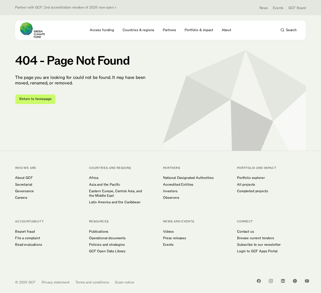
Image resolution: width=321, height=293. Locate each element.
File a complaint (27, 238)
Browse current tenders (255, 238)
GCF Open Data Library (107, 251)
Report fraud (25, 231)
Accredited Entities (178, 184)
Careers (21, 198)
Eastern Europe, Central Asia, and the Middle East (115, 193)
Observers (171, 198)
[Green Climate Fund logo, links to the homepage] (35, 30)
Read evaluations (28, 244)
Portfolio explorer (251, 178)
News (263, 8)
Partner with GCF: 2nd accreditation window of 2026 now (64, 7)
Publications (98, 231)
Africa (93, 178)
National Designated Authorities (188, 178)
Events (278, 8)
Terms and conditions (92, 282)
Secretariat (23, 184)
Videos (168, 231)
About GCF (24, 178)
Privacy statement (56, 282)
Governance (24, 191)
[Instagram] (271, 281)
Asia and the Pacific (104, 184)
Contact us (245, 231)
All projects (246, 184)
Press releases (174, 238)
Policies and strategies (107, 244)
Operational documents (107, 238)
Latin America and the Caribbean (114, 202)
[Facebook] (259, 281)
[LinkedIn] (283, 281)
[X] (295, 281)
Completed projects (252, 191)
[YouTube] (307, 281)
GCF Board (297, 8)
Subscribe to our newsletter (259, 244)
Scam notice (124, 282)
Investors (170, 191)
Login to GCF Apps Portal (257, 251)
